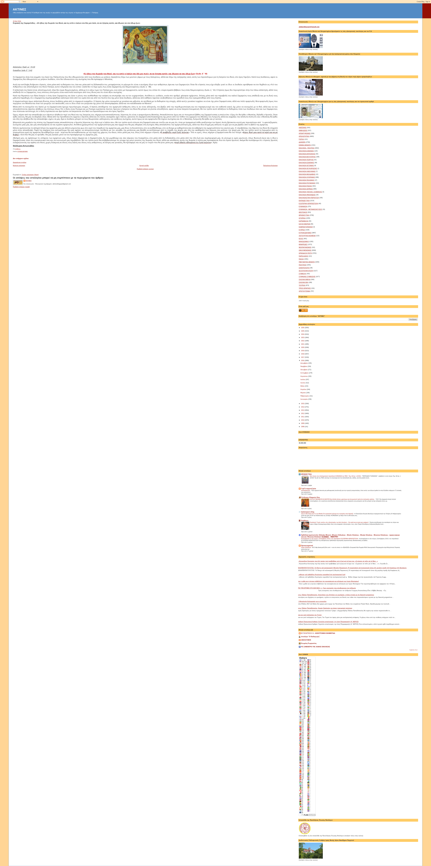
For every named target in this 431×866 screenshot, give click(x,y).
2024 (303, 334)
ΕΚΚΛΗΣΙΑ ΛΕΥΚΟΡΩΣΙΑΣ (308, 168)
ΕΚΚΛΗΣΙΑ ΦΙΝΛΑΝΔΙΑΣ (307, 195)
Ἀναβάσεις (305, 520)
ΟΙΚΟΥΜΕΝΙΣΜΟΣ (305, 250)
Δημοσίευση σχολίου (19, 162)
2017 (303, 357)
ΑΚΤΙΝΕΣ (19, 9)
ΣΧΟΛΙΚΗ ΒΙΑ (303, 282)
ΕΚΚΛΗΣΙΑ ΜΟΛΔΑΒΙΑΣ (307, 174)
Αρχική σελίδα (144, 165)
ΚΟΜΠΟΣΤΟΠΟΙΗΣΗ (306, 227)
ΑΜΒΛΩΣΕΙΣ (303, 130)
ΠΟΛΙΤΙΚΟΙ (302, 265)
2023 (303, 337)
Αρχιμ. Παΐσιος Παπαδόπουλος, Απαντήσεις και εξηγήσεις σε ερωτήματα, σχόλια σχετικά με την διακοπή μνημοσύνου (335, 595)
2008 (303, 426)
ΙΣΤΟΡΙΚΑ (302, 218)
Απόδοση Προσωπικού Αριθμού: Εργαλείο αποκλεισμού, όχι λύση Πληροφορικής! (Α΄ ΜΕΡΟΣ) (328, 622)
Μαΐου (302, 386)
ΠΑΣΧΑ (301, 259)
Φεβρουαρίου (304, 396)
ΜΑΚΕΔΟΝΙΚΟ (304, 241)
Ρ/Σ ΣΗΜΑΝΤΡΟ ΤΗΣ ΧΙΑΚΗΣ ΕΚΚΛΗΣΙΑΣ (315, 647)
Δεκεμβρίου (304, 363)
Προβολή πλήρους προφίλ (21, 187)
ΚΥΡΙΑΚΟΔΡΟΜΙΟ (23, 151)
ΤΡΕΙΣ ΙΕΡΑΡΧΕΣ (305, 288)
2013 (303, 410)
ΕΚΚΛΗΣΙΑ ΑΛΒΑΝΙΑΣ (306, 151)
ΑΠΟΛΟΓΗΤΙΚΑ (304, 136)
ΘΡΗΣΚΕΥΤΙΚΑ (304, 215)
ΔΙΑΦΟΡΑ (302, 142)
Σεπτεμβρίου (304, 373)
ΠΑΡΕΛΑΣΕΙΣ (303, 256)
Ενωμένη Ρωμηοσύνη (308, 643)
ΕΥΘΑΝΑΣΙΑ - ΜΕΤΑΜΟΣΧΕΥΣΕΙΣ (310, 209)
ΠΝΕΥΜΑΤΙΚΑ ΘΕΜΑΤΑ (307, 262)
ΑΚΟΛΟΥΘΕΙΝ (306, 640)
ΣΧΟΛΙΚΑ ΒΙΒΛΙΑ (305, 279)
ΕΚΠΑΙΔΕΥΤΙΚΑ (304, 200)
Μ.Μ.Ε (301, 238)
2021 (303, 344)
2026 (303, 327)
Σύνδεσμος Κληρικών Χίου (310, 497)
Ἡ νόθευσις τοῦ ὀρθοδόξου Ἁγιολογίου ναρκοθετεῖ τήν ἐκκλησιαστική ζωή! (321, 574)
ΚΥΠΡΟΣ (302, 230)
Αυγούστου (304, 376)
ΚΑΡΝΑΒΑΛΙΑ (303, 221)
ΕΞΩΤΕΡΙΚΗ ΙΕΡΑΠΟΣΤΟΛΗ (308, 203)
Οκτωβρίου (304, 369)
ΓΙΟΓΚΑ (301, 139)
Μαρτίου (303, 393)
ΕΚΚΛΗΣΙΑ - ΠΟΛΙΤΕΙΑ (306, 148)
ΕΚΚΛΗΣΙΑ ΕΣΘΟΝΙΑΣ (306, 162)
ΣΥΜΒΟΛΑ (302, 274)
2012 (303, 413)
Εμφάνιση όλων (414, 649)
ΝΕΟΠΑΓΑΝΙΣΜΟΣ (305, 247)
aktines (29, 180)
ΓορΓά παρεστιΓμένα (308, 488)
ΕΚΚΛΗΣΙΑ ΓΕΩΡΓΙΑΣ (306, 160)
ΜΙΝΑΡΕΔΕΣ (303, 244)
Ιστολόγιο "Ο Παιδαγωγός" (310, 636)
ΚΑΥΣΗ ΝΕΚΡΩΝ (304, 224)
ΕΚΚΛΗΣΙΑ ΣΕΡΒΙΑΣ (306, 189)
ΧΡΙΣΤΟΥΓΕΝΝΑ (304, 291)
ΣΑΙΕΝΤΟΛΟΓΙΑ (304, 268)
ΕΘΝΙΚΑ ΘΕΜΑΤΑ (305, 145)
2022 (303, 341)
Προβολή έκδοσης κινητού (145, 169)
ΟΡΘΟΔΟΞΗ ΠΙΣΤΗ (305, 253)
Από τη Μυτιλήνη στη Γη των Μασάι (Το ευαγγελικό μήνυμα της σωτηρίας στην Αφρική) (327, 514)
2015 (303, 403)
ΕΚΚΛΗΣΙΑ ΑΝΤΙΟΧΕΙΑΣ (307, 154)
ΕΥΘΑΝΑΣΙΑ (303, 206)
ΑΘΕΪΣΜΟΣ (303, 127)
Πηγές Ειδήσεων (306, 547)
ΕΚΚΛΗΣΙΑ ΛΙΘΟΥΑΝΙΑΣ (307, 171)
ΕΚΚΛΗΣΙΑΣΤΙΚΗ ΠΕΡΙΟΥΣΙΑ (309, 198)
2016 (303, 360)
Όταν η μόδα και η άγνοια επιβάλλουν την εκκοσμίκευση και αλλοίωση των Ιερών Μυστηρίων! (328, 581)
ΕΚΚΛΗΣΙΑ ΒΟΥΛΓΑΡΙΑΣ (307, 157)
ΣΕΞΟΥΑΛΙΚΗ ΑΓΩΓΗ (306, 271)
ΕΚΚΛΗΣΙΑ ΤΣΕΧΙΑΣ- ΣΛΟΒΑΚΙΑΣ (310, 192)
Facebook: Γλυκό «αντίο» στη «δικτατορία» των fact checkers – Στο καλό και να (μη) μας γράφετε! (339, 522)
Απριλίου (303, 389)
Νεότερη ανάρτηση (19, 165)
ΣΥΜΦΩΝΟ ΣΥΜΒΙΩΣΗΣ (307, 276)
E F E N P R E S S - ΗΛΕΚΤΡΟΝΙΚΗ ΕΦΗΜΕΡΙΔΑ (318, 633)
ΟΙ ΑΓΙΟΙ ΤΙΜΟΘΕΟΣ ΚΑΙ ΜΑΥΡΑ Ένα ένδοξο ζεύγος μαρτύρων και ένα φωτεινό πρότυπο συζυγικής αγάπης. (342, 499)
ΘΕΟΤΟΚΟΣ (303, 212)
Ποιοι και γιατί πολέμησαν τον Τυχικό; (309, 615)
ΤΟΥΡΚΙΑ (302, 285)
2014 (303, 407)
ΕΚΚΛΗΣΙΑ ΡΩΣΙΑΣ (305, 186)
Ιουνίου (303, 383)
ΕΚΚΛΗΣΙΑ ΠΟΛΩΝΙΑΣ (306, 180)
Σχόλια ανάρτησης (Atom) (30, 175)
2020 (303, 347)
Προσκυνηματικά (307, 545)
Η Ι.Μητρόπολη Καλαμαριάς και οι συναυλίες (312, 601)
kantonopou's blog (307, 512)
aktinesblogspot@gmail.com (309, 27)
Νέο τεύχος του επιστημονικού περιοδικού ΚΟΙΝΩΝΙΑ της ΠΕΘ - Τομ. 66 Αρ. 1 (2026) (335, 476)
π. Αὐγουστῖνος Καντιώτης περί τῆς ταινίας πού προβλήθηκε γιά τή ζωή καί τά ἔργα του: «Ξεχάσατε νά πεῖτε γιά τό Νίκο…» (337, 561)
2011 (303, 417)
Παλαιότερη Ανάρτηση (270, 165)
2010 (303, 420)
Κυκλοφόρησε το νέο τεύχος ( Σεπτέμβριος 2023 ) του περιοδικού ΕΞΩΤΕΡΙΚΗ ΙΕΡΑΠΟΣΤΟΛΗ (329, 538)
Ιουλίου (303, 379)
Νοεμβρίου (304, 366)
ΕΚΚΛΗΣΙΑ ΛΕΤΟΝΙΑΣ (306, 165)
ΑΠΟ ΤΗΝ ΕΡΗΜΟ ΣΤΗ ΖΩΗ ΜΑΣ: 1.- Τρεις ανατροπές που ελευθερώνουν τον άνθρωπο (326, 588)
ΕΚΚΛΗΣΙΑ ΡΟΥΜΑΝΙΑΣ (307, 183)
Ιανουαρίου (304, 399)
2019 (303, 350)
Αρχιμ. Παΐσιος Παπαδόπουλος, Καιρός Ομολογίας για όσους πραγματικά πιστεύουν (324, 608)
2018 (303, 354)
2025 (303, 331)
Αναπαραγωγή (305, 490)
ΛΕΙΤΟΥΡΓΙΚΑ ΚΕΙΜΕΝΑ (307, 236)
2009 (303, 423)
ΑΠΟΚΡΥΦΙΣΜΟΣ (305, 133)
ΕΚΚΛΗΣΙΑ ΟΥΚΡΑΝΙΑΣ (307, 177)
